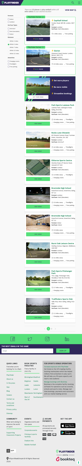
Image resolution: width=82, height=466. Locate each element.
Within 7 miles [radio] (14, 47)
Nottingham (37, 393)
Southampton (37, 397)
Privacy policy (11, 409)
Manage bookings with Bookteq (55, 382)
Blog (8, 391)
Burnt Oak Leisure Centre (63, 243)
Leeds (26, 385)
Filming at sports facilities (30, 435)
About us (9, 379)
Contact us (10, 399)
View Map (69, 10)
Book (39, 39)
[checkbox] (15, 19)
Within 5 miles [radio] (14, 44)
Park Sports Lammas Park (63, 105)
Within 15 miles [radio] (14, 53)
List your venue (38, 97)
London (27, 389)
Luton (36, 389)
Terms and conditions (10, 404)
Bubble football (30, 445)
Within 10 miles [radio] (14, 50)
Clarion (57, 51)
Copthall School (61, 20)
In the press (10, 383)
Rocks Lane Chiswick (61, 133)
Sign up (63, 350)
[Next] (55, 329)
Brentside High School (61, 188)
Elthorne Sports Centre (62, 160)
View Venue (38, 123)
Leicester (37, 385)
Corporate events (30, 430)
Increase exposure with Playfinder (56, 367)
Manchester (28, 393)
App (8, 387)
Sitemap (9, 413)
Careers (9, 395)
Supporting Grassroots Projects (13, 434)
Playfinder (10, 375)
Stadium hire (29, 441)
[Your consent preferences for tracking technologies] (78, 462)
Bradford (37, 377)
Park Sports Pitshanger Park (62, 272)
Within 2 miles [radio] (14, 41)
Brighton (27, 381)
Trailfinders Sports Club (62, 299)
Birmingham (28, 377)
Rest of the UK (27, 398)
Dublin (36, 381)
